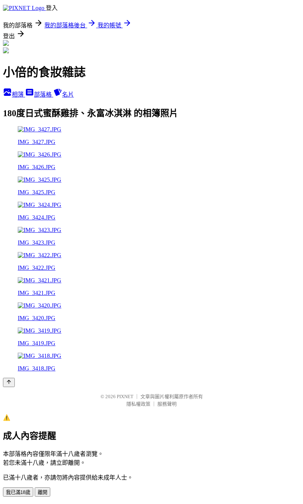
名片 (68, 94)
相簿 (18, 94)
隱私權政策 (138, 404)
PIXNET (125, 396)
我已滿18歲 (18, 492)
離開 (42, 492)
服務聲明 (167, 404)
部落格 (43, 94)
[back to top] (9, 382)
